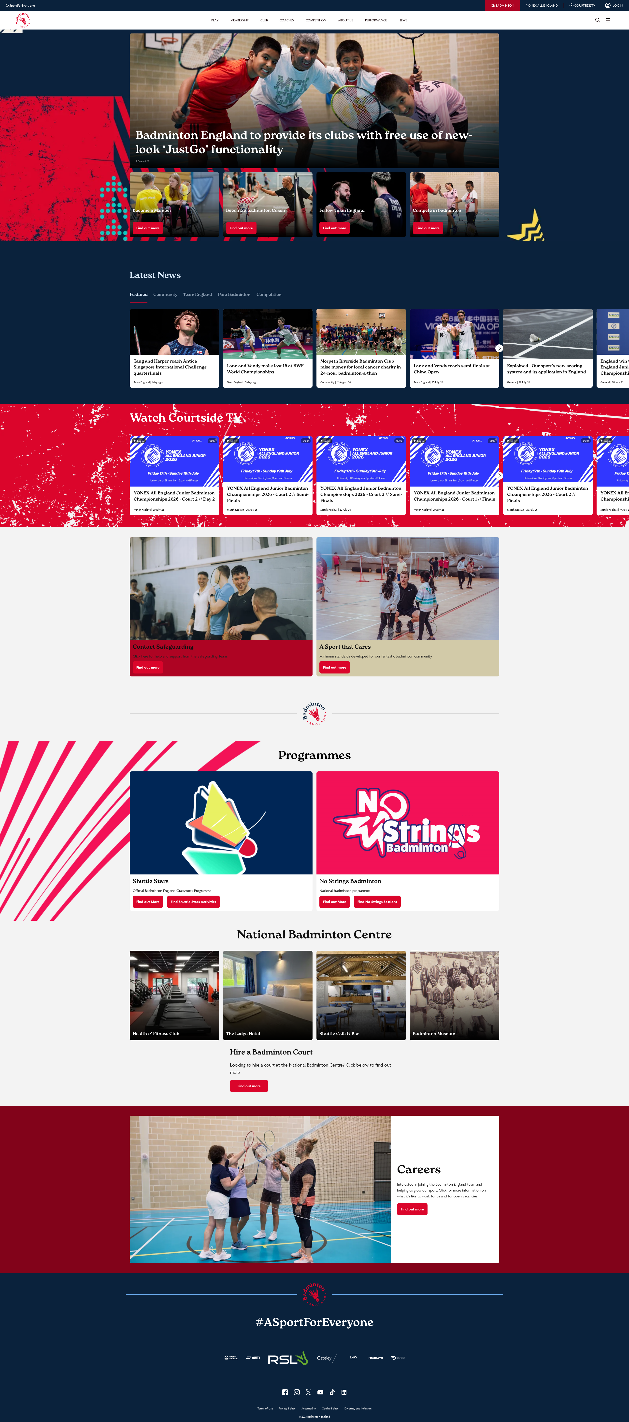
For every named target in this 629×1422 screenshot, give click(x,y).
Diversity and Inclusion (358, 1408)
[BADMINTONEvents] (320, 1392)
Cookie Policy (330, 1408)
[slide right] (499, 348)
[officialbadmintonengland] (297, 1392)
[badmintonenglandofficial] (332, 1392)
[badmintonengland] (285, 1392)
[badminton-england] (344, 1392)
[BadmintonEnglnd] (309, 1392)
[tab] (502, 5)
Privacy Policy (287, 1408)
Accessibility (308, 1408)
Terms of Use (265, 1408)
